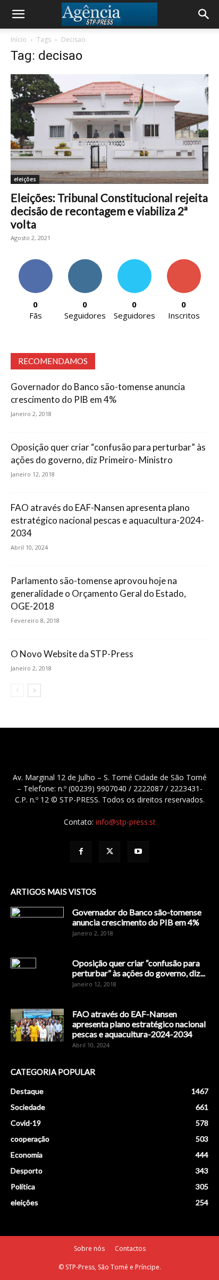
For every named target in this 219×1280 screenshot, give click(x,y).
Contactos (130, 1248)
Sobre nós (89, 1248)
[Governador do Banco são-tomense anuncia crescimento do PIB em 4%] (37, 925)
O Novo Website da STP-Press (72, 653)
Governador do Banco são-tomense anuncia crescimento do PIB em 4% (136, 917)
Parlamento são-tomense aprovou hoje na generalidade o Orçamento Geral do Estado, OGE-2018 (98, 593)
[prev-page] (17, 690)
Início (19, 39)
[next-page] (34, 690)
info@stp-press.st (126, 822)
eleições (25, 179)
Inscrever (183, 263)
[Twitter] (109, 851)
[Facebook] (80, 851)
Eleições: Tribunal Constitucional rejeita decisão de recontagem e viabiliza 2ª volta (109, 211)
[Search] (204, 14)
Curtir (35, 263)
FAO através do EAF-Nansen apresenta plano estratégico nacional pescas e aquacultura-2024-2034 (107, 520)
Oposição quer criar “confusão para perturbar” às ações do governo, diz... (138, 968)
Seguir (84, 263)
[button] (18, 14)
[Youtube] (138, 851)
